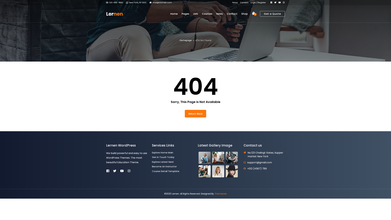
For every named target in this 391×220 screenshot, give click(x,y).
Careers (244, 2)
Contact (232, 14)
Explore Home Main (162, 152)
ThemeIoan (220, 193)
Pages (185, 14)
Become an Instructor (164, 166)
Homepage (186, 40)
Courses (207, 14)
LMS (195, 14)
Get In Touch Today (163, 157)
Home (174, 14)
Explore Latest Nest (163, 161)
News (235, 2)
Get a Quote (272, 14)
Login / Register (258, 2)
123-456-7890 (116, 2)
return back (195, 113)
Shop (244, 14)
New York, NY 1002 (137, 2)
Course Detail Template (165, 171)
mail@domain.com (162, 2)
